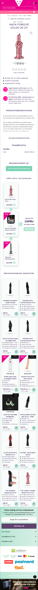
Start (8, 15)
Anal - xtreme (27, 15)
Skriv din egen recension (19, 169)
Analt (20, 15)
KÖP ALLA (29, 229)
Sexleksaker (14, 15)
